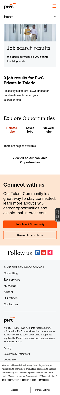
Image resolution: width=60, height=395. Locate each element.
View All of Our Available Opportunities (30, 160)
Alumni (8, 292)
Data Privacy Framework (17, 353)
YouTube (43, 252)
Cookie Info (10, 359)
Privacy (8, 348)
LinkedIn (37, 252)
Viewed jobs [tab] (48, 129)
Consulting (11, 273)
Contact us (11, 304)
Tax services (12, 279)
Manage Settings (42, 390)
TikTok (50, 252)
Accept (15, 390)
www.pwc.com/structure (41, 338)
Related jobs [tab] (11, 129)
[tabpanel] (30, 155)
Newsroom (11, 285)
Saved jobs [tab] (30, 129)
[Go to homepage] (10, 6)
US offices (11, 298)
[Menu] (54, 6)
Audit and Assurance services (24, 267)
